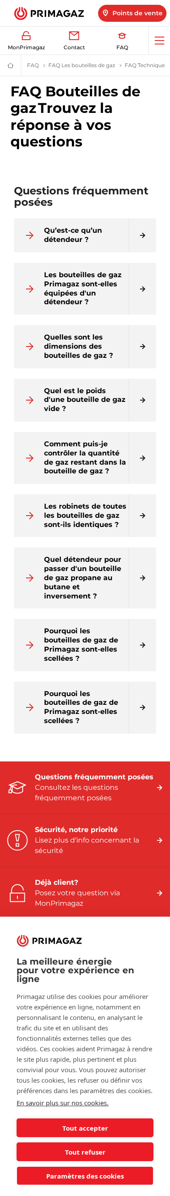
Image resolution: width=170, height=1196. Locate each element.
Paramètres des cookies (85, 1176)
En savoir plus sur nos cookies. (63, 1102)
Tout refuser (85, 1152)
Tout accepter (85, 1128)
